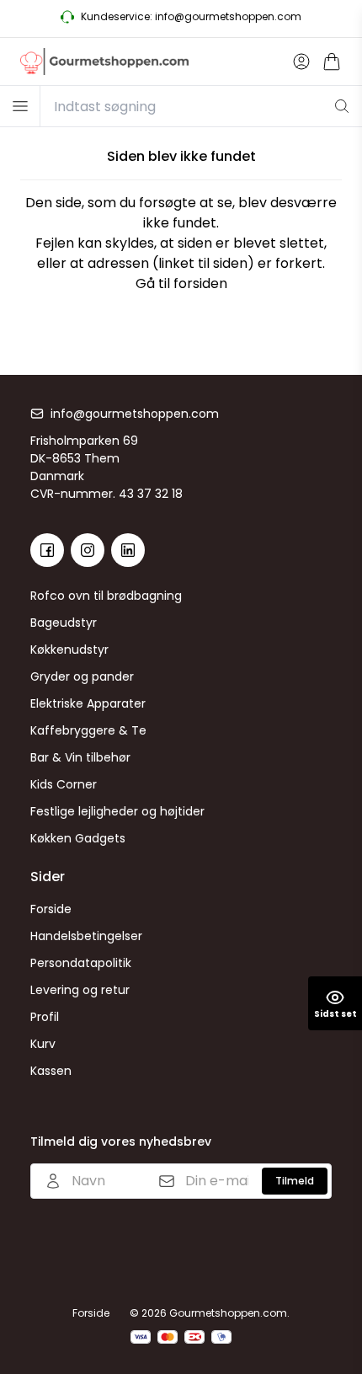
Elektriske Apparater (88, 703)
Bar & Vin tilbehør (80, 757)
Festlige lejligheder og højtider (117, 811)
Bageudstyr (63, 622)
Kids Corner (63, 784)
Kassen (51, 1070)
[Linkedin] (128, 550)
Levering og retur (80, 989)
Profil (44, 1016)
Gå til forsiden (181, 283)
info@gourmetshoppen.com (135, 413)
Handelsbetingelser (86, 936)
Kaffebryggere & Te (88, 730)
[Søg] (342, 106)
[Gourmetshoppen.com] (104, 61)
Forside (51, 909)
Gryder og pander (82, 676)
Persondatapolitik (80, 962)
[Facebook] (47, 550)
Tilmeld (294, 1181)
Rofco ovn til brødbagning (106, 595)
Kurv (43, 1043)
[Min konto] (301, 61)
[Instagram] (87, 550)
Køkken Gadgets (77, 838)
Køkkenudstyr (69, 649)
